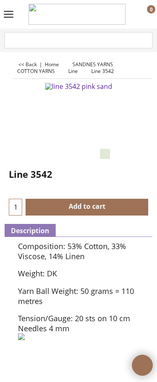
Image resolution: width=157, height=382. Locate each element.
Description (30, 230)
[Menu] (8, 15)
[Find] (146, 41)
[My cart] (143, 14)
